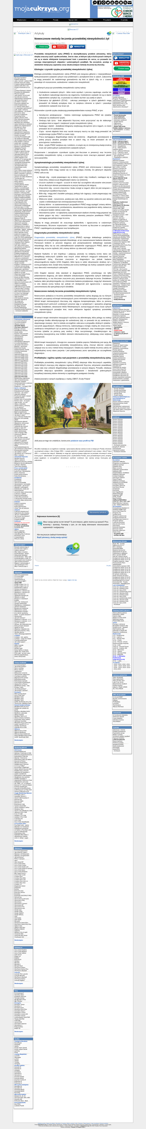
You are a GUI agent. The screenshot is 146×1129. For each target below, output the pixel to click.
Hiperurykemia (19, 490)
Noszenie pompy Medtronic (121, 191)
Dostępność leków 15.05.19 (121, 571)
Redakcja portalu (118, 744)
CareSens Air (18, 818)
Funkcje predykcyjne (20, 786)
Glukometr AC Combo (119, 347)
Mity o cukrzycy (19, 455)
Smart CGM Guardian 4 (21, 798)
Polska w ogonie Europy (22, 151)
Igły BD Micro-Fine (20, 999)
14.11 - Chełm (117, 640)
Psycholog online (19, 116)
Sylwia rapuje (117, 325)
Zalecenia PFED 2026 (21, 359)
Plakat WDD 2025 (118, 621)
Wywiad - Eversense (20, 758)
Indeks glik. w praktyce (21, 143)
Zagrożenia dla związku (21, 513)
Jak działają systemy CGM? (23, 140)
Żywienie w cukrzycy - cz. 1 (22, 619)
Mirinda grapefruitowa (21, 655)
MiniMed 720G (19, 697)
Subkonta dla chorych (21, 426)
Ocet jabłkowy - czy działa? (22, 111)
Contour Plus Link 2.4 (21, 881)
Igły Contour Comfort (119, 167)
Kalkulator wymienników (120, 469)
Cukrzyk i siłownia (20, 465)
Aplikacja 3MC (117, 471)
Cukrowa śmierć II (118, 313)
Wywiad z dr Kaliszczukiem (22, 220)
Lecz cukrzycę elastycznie (22, 417)
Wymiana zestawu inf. (119, 364)
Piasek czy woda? (20, 135)
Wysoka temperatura (20, 763)
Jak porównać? (19, 857)
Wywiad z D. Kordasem (21, 827)
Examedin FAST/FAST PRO (22, 895)
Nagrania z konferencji (120, 632)
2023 (119, 664)
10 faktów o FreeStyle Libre (22, 830)
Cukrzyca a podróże (20, 285)
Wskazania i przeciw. (20, 673)
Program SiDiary (118, 521)
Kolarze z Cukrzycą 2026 (120, 162)
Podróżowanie (18, 505)
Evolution (17, 894)
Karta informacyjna (20, 506)
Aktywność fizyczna (119, 411)
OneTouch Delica (19, 967)
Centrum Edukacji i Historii (22, 90)
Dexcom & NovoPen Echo (22, 788)
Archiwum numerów (120, 445)
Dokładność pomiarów (21, 828)
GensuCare (18, 897)
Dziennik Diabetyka (119, 527)
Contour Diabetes (118, 476)
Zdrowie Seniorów (118, 256)
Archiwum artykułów (22, 311)
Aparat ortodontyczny (21, 204)
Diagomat (17, 887)
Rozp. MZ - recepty (119, 544)
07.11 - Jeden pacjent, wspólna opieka (120, 148)
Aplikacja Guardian (20, 721)
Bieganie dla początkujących (23, 463)
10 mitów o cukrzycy (20, 102)
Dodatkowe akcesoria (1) (120, 374)
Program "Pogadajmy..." (120, 99)
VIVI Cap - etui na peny (120, 269)
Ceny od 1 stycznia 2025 (120, 593)
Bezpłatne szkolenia (119, 247)
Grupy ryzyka (18, 332)
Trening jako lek (19, 178)
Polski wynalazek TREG (21, 161)
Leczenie (116, 703)
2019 (120, 666)
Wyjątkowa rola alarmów (22, 777)
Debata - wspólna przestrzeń (122, 253)
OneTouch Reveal (118, 487)
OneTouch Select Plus (21, 923)
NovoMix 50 (18, 1088)
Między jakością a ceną (120, 229)
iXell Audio (17, 918)
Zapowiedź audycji (119, 450)
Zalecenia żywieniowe (21, 575)
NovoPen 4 (17, 1006)
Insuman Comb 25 (20, 1080)
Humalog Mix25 (19, 1089)
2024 (115, 664)
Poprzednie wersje (119, 733)
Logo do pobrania (95, 1123)
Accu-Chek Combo (20, 865)
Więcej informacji (118, 706)
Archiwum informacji (120, 296)
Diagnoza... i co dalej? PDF (22, 386)
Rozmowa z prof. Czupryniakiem (19, 536)
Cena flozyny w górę (20, 216)
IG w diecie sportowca (21, 613)
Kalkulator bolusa (118, 356)
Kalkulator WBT (118, 495)
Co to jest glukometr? (21, 851)
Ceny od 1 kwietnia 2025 (120, 595)
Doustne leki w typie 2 (21, 549)
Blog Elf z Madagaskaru (120, 319)
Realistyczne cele (19, 425)
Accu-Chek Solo (19, 695)
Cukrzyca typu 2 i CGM (21, 207)
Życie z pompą (18, 668)
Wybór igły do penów (20, 429)
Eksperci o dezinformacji (22, 146)
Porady (55, 20)
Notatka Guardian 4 (20, 778)
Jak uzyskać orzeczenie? (22, 439)
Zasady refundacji (118, 97)
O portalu (124, 20)
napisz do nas (72, 580)
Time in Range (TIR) (20, 433)
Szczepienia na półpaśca (22, 247)
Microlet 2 (17, 964)
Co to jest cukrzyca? (20, 321)
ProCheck (116, 490)
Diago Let (17, 956)
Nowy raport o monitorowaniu (19, 182)
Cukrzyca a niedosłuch (21, 258)
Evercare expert (118, 529)
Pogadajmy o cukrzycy (121, 157)
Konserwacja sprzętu (119, 371)
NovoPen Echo (19, 1008)
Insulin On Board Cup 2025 (121, 261)
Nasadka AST (117, 366)
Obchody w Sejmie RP (120, 630)
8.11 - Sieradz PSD (119, 638)
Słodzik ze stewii (19, 597)
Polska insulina (117, 685)
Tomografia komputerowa (22, 162)
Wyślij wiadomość (118, 746)
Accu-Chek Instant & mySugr (23, 868)
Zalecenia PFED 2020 (21, 356)
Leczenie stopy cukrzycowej (23, 492)
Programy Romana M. (119, 517)
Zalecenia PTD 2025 (20, 375)
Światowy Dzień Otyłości (22, 242)
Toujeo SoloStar (19, 1019)
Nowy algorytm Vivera (21, 232)
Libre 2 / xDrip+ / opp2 (21, 838)
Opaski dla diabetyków (21, 410)
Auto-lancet (18, 955)
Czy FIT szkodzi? (19, 622)
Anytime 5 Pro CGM (20, 817)
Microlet (16, 963)
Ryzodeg (17, 1093)
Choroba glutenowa (20, 640)
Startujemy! (116, 343)
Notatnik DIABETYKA (119, 509)
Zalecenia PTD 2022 (20, 370)
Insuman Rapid (19, 1076)
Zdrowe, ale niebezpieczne (22, 624)
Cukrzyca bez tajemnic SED (121, 242)
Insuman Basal (19, 1078)
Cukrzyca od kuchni (119, 267)
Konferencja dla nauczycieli (121, 186)
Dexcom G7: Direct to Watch (23, 785)
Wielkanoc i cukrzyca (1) (22, 591)
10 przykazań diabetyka (120, 715)
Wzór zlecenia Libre (119, 105)
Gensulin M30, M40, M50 (22, 1097)
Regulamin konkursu (119, 170)
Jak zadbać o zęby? (20, 452)
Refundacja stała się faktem (23, 759)
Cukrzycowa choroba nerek (22, 498)
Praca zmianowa (19, 473)
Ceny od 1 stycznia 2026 (120, 599)
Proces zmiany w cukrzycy (121, 401)
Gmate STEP (18, 911)
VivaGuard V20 (19, 937)
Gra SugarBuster (118, 492)
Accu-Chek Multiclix (20, 951)
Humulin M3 (18, 1099)
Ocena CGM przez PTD (21, 791)
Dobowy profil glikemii (21, 389)
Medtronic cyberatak (20, 713)
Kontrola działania (118, 351)
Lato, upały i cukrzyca (21, 110)
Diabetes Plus (117, 466)
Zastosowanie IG (19, 579)
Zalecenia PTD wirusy (21, 442)
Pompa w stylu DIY (20, 428)
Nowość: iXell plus (118, 218)
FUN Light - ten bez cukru (22, 653)
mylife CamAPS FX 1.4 (21, 724)
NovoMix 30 (18, 1086)
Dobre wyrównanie (20, 431)
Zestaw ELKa (117, 514)
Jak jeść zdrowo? (19, 618)
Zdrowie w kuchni (118, 181)
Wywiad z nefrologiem (21, 487)
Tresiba (16, 1062)
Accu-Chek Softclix (20, 953)
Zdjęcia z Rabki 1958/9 (120, 687)
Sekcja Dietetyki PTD (20, 261)
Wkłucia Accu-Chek (20, 731)
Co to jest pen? (19, 993)
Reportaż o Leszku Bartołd (121, 314)
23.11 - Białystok (118, 654)
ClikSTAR (17, 1020)
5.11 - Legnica (117, 637)
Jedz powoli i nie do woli (22, 95)
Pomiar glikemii (118, 350)
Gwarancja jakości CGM (21, 290)
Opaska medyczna (20, 409)
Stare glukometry (118, 679)
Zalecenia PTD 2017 (20, 362)
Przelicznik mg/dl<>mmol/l (22, 396)
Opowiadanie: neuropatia (22, 484)
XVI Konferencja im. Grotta (121, 197)
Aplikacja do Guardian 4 (21, 772)
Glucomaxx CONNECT (21, 224)
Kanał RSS (116, 749)
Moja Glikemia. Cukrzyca (120, 503)
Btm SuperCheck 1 (20, 873)
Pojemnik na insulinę (119, 363)
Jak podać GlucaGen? (21, 345)
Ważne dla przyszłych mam (121, 408)
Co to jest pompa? (20, 665)
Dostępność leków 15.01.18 (121, 567)
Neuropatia (17, 481)
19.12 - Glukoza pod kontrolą (122, 144)
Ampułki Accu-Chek (20, 727)
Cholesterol (18, 353)
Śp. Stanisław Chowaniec (121, 226)
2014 (124, 667)
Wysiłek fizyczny (19, 458)
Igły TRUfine (18, 1001)
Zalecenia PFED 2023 (21, 357)
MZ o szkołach (117, 547)
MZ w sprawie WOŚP (119, 555)
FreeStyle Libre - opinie (21, 825)
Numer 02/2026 (118, 423)
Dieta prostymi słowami (21, 626)
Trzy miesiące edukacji (21, 240)
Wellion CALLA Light (20, 932)
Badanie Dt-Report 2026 (120, 221)
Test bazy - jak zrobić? (21, 393)
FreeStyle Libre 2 (19, 795)
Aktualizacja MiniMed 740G (121, 237)
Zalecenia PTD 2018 (20, 364)
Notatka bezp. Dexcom (21, 764)
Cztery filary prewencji (21, 497)
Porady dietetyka (119, 389)
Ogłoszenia (117, 123)
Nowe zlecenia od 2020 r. (121, 575)
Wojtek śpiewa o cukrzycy (121, 322)
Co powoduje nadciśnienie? (23, 108)
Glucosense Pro (19, 907)
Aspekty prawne (19, 397)
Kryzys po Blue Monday (21, 277)
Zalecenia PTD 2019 (20, 365)
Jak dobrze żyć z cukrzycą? (22, 453)
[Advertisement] (72, 483)
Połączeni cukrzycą (119, 223)
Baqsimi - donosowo (20, 346)
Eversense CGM (19, 804)
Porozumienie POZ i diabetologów (119, 563)
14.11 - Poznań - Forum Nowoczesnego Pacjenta (120, 642)
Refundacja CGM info (21, 756)
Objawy (115, 700)
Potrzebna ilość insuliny (21, 391)
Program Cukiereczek (119, 516)
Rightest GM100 (19, 929)
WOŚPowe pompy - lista (21, 685)
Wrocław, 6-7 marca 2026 (121, 195)
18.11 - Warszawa (118, 650)
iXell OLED (17, 919)
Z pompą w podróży (20, 676)
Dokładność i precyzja (21, 782)
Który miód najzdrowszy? (22, 291)
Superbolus (18, 671)
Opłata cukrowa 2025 (21, 118)
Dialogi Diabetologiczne (120, 286)
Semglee (17, 1064)
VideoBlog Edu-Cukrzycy (22, 534)
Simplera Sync (18, 809)
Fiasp (16, 1052)
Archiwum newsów (120, 451)
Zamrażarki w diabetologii (22, 205)
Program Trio (117, 513)
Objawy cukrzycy (19, 324)
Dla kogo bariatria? (20, 78)
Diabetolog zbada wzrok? (22, 212)
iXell (15, 916)
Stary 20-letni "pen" (119, 680)
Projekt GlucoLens (118, 189)
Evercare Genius (19, 892)
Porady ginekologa (120, 392)
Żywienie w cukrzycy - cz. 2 (22, 621)
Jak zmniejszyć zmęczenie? (23, 448)
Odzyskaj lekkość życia (21, 154)
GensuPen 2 (18, 1025)
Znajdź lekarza (118, 122)
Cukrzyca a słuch (118, 176)
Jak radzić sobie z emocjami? (122, 409)
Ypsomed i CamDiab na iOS (121, 283)
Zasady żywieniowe (20, 603)
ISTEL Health (117, 497)
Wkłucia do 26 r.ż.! (118, 545)
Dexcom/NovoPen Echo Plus (122, 245)
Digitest (16, 958)
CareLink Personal (119, 522)
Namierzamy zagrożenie (22, 378)
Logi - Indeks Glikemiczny (121, 505)
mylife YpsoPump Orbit (21, 737)
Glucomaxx (17, 902)
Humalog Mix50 (19, 1091)
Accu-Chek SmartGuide (21, 822)
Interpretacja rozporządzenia (122, 100)
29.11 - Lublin (117, 661)
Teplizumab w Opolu (20, 186)
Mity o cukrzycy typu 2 (21, 566)
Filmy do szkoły (19, 539)
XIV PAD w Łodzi (118, 216)
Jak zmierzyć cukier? (20, 852)
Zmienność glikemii (20, 434)
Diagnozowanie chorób (21, 349)
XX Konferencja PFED (120, 194)
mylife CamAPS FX (20, 774)
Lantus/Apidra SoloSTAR (22, 1017)
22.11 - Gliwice (117, 651)
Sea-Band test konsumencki (121, 293)
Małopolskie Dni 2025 (119, 272)
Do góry (109, 565)
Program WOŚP (19, 519)
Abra (15, 860)
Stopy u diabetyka (20, 404)
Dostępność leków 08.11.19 (121, 572)
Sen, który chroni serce (21, 245)
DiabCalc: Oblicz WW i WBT (121, 501)
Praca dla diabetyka (20, 469)
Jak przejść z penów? (21, 690)
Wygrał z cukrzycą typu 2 (22, 563)
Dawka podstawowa (119, 358)
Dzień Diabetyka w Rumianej (122, 164)
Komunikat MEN (118, 548)
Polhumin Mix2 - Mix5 (21, 1101)
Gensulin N (17, 1075)
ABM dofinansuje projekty (22, 287)
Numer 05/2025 (118, 437)
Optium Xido (18, 926)
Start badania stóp (118, 629)
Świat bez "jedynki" (20, 381)
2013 (128, 667)
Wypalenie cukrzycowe (21, 423)
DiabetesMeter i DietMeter (121, 473)
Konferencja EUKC (119, 213)
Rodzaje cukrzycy (19, 329)
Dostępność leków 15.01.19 (121, 569)
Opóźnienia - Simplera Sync (121, 285)
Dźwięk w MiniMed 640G (22, 711)
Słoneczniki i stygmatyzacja (22, 210)
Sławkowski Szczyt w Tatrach (122, 311)
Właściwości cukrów (20, 610)
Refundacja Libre (19, 833)
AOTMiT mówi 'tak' (20, 149)
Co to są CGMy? (19, 766)
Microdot (17, 921)
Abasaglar (17, 1057)
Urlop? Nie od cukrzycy (21, 508)
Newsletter (116, 747)
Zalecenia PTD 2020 (20, 367)
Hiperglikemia (18, 340)
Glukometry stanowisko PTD (121, 277)
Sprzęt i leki (73, 20)
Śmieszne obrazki (118, 716)
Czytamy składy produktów (22, 84)
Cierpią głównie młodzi (21, 185)
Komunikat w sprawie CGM (121, 566)
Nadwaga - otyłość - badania (23, 229)
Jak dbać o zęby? (19, 415)
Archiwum (117, 604)
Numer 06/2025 (118, 435)
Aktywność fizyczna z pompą (23, 461)
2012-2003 (117, 669)
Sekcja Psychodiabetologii (121, 235)
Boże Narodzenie (19, 594)
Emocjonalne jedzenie (21, 450)
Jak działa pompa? (20, 666)
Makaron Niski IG (19, 218)
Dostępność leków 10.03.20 (121, 577)
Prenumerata (117, 448)
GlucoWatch (116, 721)
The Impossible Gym (20, 165)
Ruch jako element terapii (22, 255)
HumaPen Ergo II (19, 1011)
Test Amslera (117, 705)
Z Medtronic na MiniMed (120, 262)
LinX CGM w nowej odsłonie (23, 170)
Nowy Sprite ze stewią (21, 650)
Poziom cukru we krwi (21, 333)
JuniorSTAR (18, 1022)
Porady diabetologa (20, 307)
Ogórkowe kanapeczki (21, 595)
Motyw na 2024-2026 (119, 617)
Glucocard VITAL (19, 900)
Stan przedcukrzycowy (21, 380)
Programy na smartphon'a (121, 463)
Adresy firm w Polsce (20, 684)
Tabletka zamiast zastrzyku (22, 199)
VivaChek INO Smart (20, 935)
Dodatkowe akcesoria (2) (120, 375)
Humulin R (17, 1067)
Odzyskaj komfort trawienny (22, 309)
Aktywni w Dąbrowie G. (120, 219)
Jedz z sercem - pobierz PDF (23, 81)
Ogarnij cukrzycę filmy (21, 444)
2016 (115, 667)
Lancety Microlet (19, 975)
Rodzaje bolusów (118, 355)
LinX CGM (17, 820)
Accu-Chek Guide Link (21, 867)
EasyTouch (17, 959)
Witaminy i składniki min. (22, 629)
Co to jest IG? (18, 578)
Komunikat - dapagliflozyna (121, 583)
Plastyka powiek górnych (22, 133)
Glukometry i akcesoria (21, 269)
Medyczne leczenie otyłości (22, 172)
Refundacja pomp (20, 679)
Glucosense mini (19, 908)
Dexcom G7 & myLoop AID (22, 159)
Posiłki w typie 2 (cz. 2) (21, 586)
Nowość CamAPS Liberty (22, 236)
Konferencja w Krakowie (120, 240)
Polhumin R (18, 1081)
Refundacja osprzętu (20, 681)
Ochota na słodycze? (20, 589)
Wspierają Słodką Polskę (22, 274)
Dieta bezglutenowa (20, 105)
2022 (124, 664)
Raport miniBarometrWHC (22, 197)
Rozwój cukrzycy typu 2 (21, 547)
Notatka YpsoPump (20, 726)
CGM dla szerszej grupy (21, 266)
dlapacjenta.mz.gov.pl (119, 551)
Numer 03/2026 (118, 421)
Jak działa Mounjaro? (21, 100)
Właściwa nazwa (118, 619)
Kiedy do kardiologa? (21, 495)
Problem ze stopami (20, 440)
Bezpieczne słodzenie (21, 608)
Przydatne (107, 20)
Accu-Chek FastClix (20, 950)
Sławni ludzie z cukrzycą (22, 405)
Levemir (17, 1056)
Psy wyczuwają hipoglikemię (23, 208)
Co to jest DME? (118, 697)
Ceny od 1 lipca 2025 (119, 596)
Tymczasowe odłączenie (22, 674)
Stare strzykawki (118, 677)
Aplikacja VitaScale (119, 474)
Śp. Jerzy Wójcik (118, 688)
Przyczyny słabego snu (21, 103)
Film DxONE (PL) (19, 532)
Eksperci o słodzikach (21, 599)
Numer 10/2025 (118, 429)
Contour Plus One (20, 883)
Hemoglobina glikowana (22, 341)
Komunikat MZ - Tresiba (120, 582)
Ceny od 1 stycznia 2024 (120, 587)
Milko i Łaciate (18, 645)
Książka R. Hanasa (119, 447)
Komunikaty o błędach (120, 372)
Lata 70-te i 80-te (118, 682)
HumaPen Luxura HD (21, 1014)
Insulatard (17, 1072)
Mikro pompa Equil (20, 694)
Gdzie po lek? (118, 125)
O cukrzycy (38, 20)
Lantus (16, 1059)
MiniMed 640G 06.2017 (21, 706)
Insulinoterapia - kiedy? (21, 553)
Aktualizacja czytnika (20, 836)
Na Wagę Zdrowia (20, 306)
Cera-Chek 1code (20, 875)
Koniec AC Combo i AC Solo (121, 280)
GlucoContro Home (119, 524)
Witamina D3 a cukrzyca (21, 256)
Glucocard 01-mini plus (21, 899)
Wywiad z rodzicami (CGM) (22, 753)
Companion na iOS (119, 243)
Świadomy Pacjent (20, 148)
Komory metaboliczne (21, 215)
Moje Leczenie (117, 468)
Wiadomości (21, 20)
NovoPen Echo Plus (20, 1009)
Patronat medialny (118, 738)
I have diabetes (117, 718)
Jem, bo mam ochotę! (21, 437)
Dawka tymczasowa (119, 359)
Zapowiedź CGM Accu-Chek (23, 780)
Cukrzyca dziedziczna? (21, 511)
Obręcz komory (19, 714)
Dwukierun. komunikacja (120, 348)
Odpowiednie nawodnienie (22, 98)
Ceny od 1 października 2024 (122, 591)
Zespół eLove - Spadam (120, 627)
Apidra (16, 1046)
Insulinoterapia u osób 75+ (22, 558)
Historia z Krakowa (119, 320)
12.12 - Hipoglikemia (119, 146)
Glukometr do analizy (119, 367)
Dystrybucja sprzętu (20, 304)
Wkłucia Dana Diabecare (22, 734)
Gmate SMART (19, 913)
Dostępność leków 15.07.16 (121, 559)
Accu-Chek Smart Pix (119, 369)
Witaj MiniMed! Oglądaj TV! (121, 251)
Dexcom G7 (18, 803)
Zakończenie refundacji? (120, 107)
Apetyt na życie (19, 627)
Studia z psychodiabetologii (121, 187)
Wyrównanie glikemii (20, 421)
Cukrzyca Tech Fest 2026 (121, 183)
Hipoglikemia (18, 338)
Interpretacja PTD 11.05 (120, 104)
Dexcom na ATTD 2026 (21, 231)
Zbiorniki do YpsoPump (21, 252)
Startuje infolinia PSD (119, 192)
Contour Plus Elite (20, 878)
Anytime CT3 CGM (20, 815)
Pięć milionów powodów (22, 119)
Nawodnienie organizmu (22, 132)
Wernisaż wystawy (118, 160)
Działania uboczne (20, 996)
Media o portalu (118, 734)
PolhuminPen (18, 1027)
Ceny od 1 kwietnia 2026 (120, 601)
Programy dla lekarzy (21, 121)
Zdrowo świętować (20, 607)
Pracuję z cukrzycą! (119, 624)
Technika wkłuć (19, 995)
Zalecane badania (20, 394)
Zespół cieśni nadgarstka (22, 267)
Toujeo (16, 1060)
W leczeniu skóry (19, 113)
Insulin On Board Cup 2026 (121, 175)
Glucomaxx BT (18, 905)
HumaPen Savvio (19, 1016)
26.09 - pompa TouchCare (121, 154)
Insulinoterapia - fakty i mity (22, 557)
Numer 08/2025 (118, 432)
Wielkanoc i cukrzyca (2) (22, 592)
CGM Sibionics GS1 (20, 202)
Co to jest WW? (19, 576)
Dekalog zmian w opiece (22, 226)
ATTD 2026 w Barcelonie (22, 221)
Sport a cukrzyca (19, 460)
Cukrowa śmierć (118, 324)
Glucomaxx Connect (20, 903)
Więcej (90, 20)
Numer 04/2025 (118, 439)
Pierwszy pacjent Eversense (23, 755)
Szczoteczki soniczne (21, 97)
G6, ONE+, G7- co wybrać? (22, 783)
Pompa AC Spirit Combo (120, 345)
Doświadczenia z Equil (120, 291)
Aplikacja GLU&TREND (120, 482)
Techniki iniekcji (19, 998)
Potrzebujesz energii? (21, 611)
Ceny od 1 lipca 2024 (119, 590)
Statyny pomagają (20, 283)
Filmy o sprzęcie (19, 531)
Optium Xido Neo (19, 927)
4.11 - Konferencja (118, 635)
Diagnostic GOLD (19, 886)
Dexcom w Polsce (20, 761)
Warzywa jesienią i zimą (21, 630)
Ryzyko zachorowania (120, 698)
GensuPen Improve (20, 1023)
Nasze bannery (117, 741)
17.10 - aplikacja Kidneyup (121, 151)
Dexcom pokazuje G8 (21, 175)
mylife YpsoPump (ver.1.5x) (22, 702)
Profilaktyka (116, 702)
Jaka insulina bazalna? (21, 561)
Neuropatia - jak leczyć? (21, 485)
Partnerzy (80, 1123)
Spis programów (119, 155)
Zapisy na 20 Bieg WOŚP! (121, 210)
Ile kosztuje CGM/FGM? (21, 767)
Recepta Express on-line (22, 228)
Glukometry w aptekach (120, 553)
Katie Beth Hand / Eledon (22, 196)
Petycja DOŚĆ (118, 298)
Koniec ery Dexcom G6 (120, 211)
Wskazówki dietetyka (20, 555)
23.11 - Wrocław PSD (119, 653)
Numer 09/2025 (118, 431)
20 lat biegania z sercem (22, 279)
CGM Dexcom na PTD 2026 (23, 790)
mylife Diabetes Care (20, 157)
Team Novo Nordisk (20, 466)
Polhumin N (18, 1083)
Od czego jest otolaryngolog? (19, 302)
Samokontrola (18, 337)
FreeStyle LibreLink (119, 485)
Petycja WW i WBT (118, 208)
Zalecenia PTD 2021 (20, 369)
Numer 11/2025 (118, 427)
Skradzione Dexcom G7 (120, 173)
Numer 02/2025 (118, 442)
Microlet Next (18, 966)
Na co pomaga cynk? (21, 200)
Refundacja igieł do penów (22, 239)
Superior (17, 931)
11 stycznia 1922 (19, 385)
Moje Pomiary (117, 498)
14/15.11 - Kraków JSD (120, 648)
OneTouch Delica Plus (21, 969)
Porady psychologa (120, 390)
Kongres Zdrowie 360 (119, 266)
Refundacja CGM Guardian (22, 775)
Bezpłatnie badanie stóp (120, 626)
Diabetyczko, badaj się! (21, 489)
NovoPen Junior (19, 1004)
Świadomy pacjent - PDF (120, 215)
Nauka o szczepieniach (21, 188)
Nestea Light (18, 648)
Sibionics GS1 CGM (20, 812)
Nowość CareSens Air (119, 168)
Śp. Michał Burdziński (119, 224)
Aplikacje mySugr (118, 465)
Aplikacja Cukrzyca (119, 481)
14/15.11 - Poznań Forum (121, 646)
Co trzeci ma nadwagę (21, 293)
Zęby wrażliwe (18, 296)
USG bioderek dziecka (21, 298)
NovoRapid (18, 1043)
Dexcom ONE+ (19, 801)
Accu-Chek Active (19, 863)
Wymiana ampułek (118, 207)
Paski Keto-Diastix (20, 348)
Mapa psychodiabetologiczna (21, 446)
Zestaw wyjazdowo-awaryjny (122, 377)
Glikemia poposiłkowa (21, 361)
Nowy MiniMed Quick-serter (23, 735)
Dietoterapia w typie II (21, 587)
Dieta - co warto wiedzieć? (22, 614)
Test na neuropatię (20, 482)
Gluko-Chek (116, 532)
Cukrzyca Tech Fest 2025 (121, 275)
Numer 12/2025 (118, 426)
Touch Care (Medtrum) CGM (23, 811)
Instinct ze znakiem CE (21, 234)
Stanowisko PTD (118, 203)
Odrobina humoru (118, 720)
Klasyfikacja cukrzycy (21, 330)
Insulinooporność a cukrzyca (23, 383)
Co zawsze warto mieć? (21, 106)
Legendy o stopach (20, 244)
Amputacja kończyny (20, 164)
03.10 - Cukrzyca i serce (120, 152)
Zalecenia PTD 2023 (20, 372)
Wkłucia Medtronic (20, 732)
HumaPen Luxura (19, 1012)
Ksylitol (16, 600)
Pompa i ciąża (18, 687)
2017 (128, 666)
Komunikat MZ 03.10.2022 (121, 580)
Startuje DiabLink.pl (119, 172)
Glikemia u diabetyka (20, 335)
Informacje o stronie (119, 730)
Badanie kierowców (119, 550)
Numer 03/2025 (118, 440)
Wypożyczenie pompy (21, 678)
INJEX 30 (17, 1028)
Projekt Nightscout (20, 751)
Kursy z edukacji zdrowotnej (121, 274)
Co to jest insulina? (20, 322)
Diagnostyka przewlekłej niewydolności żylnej (54, 237)
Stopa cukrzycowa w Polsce (23, 180)
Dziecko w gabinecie (20, 114)
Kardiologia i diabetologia (121, 239)
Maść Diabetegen (118, 259)
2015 (120, 667)
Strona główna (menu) (120, 613)
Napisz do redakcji (50, 1123)
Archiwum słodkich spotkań (121, 736)
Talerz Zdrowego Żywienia (22, 634)
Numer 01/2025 (118, 443)
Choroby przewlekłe (119, 254)
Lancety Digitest (19, 980)
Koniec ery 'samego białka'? (23, 145)
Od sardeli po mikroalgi (21, 138)
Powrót (37, 565)
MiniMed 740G (19, 698)
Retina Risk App (118, 493)
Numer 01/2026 (118, 424)
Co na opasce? (19, 407)
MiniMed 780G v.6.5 (20, 716)
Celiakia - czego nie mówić (22, 639)
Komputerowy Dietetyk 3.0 (121, 508)
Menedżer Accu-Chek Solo (22, 722)
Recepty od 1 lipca (20, 127)
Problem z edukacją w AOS (22, 264)
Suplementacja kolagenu (22, 213)
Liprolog (17, 1051)
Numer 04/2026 (118, 419)
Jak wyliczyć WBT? (20, 581)
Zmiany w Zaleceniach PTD (22, 260)
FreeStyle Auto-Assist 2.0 (120, 519)
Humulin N (17, 1069)
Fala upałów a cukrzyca (21, 141)
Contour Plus (18, 876)
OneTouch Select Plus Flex (22, 924)
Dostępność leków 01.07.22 (121, 579)
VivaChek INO (18, 934)
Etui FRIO (17, 1104)
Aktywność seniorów (20, 223)
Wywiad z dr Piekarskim (21, 854)
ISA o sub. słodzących (21, 602)
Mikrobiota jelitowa (20, 248)
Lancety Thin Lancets (21, 974)
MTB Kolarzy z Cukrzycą (120, 234)
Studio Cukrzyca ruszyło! (22, 250)
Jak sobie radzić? (19, 642)
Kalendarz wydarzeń (120, 120)
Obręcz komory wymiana (22, 718)
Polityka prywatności (119, 731)
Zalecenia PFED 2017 (21, 354)
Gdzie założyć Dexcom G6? (23, 769)
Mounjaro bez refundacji (22, 122)
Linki (76, 1123)
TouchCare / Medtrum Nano (23, 703)
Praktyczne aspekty (119, 227)
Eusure (16, 889)
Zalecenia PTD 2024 (20, 373)
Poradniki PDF (18, 527)
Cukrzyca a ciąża (19, 518)
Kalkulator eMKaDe (119, 461)
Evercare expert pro (119, 530)
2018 (124, 666)
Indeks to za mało (19, 272)
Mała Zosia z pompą (20, 130)
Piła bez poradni (19, 94)
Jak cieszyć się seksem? (22, 516)
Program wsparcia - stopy (121, 561)
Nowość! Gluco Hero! (21, 156)
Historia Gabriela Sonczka (121, 309)
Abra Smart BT (18, 862)
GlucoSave (116, 525)
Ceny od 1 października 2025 (122, 598)
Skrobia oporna (19, 632)
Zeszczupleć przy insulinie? (23, 560)
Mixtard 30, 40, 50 (20, 1096)
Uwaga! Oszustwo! (118, 288)
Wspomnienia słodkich (120, 684)
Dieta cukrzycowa (19, 656)
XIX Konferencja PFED (120, 282)
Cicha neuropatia (19, 275)
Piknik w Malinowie (119, 180)
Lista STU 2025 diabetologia (23, 237)
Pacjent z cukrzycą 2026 (22, 193)
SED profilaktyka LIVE (119, 258)
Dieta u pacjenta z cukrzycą (22, 173)
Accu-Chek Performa (20, 871)
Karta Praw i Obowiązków (22, 471)
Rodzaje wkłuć (117, 361)
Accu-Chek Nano (19, 870)
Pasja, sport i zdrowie (119, 248)
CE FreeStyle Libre (20, 280)
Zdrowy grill (18, 616)
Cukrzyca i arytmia (20, 493)
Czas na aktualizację (20, 831)
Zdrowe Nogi (118, 393)
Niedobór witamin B (20, 299)
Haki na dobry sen (20, 129)
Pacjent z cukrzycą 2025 (120, 278)
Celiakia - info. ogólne (21, 637)
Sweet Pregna (117, 479)
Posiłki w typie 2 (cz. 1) (21, 584)
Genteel (16, 961)
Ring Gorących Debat (119, 290)
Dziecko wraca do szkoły (22, 82)
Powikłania (17, 479)
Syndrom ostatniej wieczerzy (23, 271)
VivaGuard (116, 489)
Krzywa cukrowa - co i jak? (22, 191)
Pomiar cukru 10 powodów (22, 399)
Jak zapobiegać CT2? (21, 565)
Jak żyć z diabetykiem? (21, 514)
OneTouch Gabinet (119, 477)
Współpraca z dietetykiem (22, 605)
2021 (128, 664)
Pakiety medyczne (20, 79)
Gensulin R (17, 1073)
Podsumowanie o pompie (121, 378)
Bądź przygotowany (20, 412)
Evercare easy (18, 891)
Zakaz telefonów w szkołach (23, 124)
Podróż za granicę (20, 503)
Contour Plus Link (20, 879)
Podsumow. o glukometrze (121, 380)
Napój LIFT (17, 647)
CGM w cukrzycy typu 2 (21, 153)
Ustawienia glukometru (120, 353)
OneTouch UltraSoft (20, 971)
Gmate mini (18, 910)
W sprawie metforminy (120, 574)
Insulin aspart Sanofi (20, 1049)
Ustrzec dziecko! (19, 550)
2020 (115, 666)
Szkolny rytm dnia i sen (21, 86)
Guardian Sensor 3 (20, 796)
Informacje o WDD (118, 614)
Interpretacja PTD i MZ (120, 102)
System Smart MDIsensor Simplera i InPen (21, 806)
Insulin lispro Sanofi (20, 1048)
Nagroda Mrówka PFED (21, 189)
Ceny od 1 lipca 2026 (119, 603)
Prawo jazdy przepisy (21, 474)
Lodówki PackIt (19, 1106)
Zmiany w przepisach (21, 295)
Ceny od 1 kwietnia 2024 (120, 588)
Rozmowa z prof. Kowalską (22, 194)
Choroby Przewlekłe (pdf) (22, 137)
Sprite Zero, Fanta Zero (21, 651)
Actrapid (17, 1070)
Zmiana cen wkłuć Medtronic (23, 177)
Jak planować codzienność (121, 406)
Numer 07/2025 (118, 434)
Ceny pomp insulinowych (22, 682)
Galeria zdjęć (117, 616)
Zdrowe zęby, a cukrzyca (22, 413)
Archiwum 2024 (119, 294)
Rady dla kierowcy (20, 476)
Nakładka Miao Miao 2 (21, 835)
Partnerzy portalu (118, 743)
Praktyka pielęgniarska (21, 253)
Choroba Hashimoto (20, 351)
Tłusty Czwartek (19, 263)
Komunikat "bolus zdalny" (22, 719)
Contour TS (18, 884)
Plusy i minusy (18, 670)
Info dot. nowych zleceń (120, 556)
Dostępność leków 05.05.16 (121, 558)
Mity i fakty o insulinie (21, 552)
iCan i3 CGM (18, 814)
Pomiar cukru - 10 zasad (22, 401)
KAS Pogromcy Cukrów (120, 165)
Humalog (17, 1044)
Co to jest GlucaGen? (21, 343)
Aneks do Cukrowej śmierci (121, 317)
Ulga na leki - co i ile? (21, 402)
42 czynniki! (18, 436)
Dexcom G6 (18, 799)
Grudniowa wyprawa (119, 316)
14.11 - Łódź (117, 645)
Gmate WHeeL (19, 915)
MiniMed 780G (19, 700)
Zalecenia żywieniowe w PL (23, 282)
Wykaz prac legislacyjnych (22, 125)
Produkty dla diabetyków (22, 92)
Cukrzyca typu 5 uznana (21, 288)
